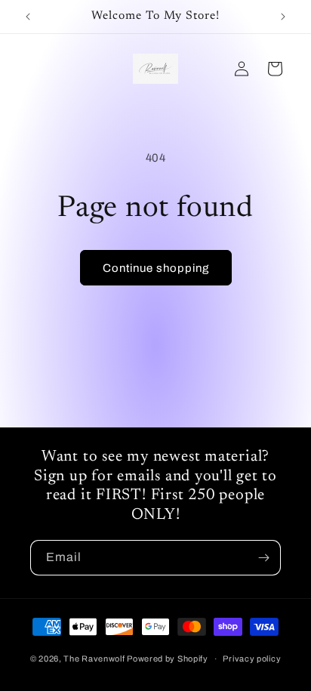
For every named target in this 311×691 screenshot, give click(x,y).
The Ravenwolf (94, 658)
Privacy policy (252, 658)
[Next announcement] (283, 16)
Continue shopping (156, 268)
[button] (274, 68)
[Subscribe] (263, 557)
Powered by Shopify (167, 658)
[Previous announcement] (28, 16)
